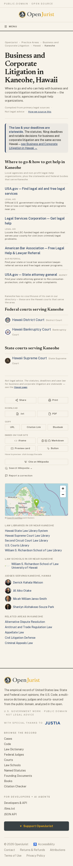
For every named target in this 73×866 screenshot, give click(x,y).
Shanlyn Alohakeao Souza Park (33, 607)
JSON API (10, 814)
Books (8, 781)
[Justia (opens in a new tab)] (53, 723)
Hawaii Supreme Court (29, 358)
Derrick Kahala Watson (28, 582)
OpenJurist (11, 42)
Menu (13, 26)
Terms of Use (12, 855)
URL (12, 427)
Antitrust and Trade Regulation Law (28, 627)
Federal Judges (14, 754)
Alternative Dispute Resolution (25, 621)
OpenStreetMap (14, 518)
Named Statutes (15, 770)
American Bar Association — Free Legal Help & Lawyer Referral (34, 250)
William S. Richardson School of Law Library (33, 550)
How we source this (39, 111)
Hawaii (37, 45)
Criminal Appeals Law (19, 643)
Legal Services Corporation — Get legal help (35, 220)
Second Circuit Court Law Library (26, 540)
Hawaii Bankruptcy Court (31, 329)
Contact (9, 850)
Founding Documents (18, 775)
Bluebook (58, 427)
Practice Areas (30, 42)
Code (7, 744)
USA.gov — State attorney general (31, 275)
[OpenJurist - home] (37, 14)
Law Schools (12, 765)
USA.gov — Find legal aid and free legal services (35, 191)
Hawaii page (20, 387)
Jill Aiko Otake (22, 590)
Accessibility (44, 844)
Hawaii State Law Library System (26, 530)
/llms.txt (9, 808)
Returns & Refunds (32, 850)
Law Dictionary (14, 749)
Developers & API (15, 802)
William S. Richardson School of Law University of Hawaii (35, 565)
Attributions (57, 850)
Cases (8, 738)
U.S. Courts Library (17, 545)
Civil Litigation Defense (20, 637)
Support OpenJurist (36, 826)
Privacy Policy (35, 855)
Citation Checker (15, 786)
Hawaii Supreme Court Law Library (27, 535)
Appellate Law (14, 632)
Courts (8, 760)
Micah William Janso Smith (30, 598)
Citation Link (34, 427)
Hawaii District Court (28, 320)
